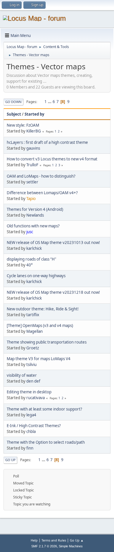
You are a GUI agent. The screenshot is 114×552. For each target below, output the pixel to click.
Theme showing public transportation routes (47, 342)
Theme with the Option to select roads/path (46, 442)
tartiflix (32, 314)
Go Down (13, 102)
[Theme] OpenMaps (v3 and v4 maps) (40, 325)
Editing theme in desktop (29, 391)
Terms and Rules (54, 540)
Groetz (32, 348)
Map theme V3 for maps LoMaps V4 (38, 358)
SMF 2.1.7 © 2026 (44, 546)
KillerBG (33, 131)
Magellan (34, 331)
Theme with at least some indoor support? (44, 409)
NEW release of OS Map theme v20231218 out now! (53, 292)
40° (29, 265)
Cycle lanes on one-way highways (36, 275)
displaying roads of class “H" (31, 259)
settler (32, 182)
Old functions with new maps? (33, 226)
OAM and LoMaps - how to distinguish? (41, 176)
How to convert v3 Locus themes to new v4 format (52, 159)
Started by (34, 114)
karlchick (34, 248)
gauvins (33, 148)
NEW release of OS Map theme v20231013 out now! (53, 242)
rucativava (35, 397)
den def (33, 381)
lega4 (31, 414)
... (50, 101)
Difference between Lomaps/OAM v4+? (42, 192)
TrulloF (32, 164)
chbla (31, 431)
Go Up (10, 460)
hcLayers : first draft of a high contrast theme (47, 142)
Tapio (31, 198)
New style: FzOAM (23, 125)
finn (29, 448)
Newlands (35, 215)
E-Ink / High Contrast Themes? (34, 425)
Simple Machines (71, 546)
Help (34, 540)
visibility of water (22, 375)
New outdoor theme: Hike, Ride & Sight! (43, 309)
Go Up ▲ (77, 540)
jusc (29, 231)
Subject (14, 114)
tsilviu (31, 364)
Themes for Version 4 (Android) (35, 209)
